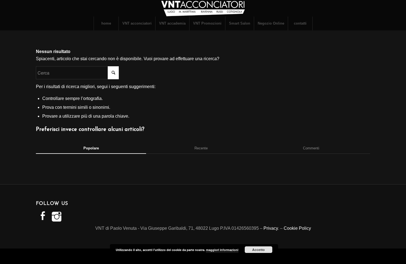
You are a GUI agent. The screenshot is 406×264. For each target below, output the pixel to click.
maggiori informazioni (222, 250)
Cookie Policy (297, 228)
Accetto (258, 249)
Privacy (270, 228)
